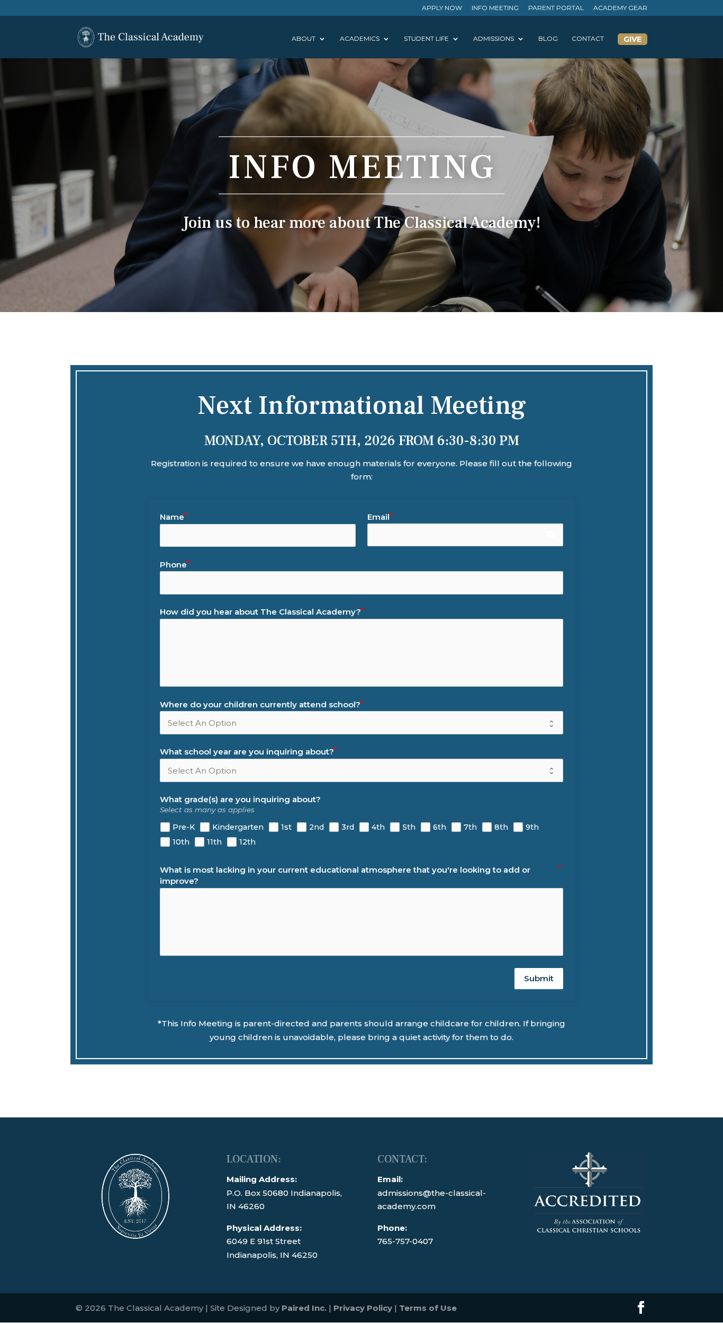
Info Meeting (495, 8)
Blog (548, 38)
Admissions (493, 38)
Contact (588, 38)
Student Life (426, 38)
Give (632, 39)
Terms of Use (428, 1308)
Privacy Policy (362, 1308)
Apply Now (442, 8)
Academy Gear (620, 8)
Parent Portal (556, 8)
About (303, 38)
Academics (359, 38)
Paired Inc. (304, 1308)
